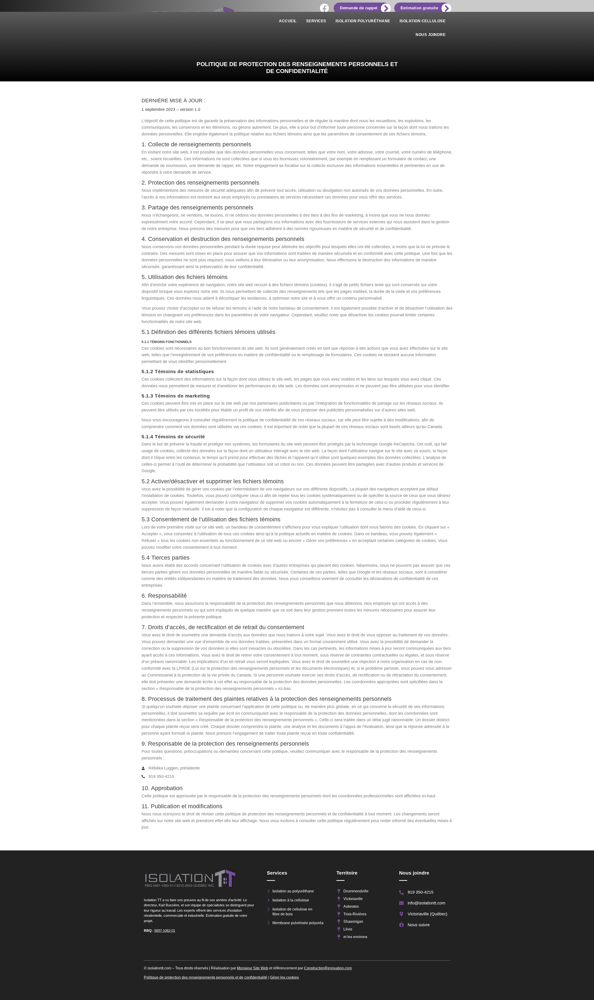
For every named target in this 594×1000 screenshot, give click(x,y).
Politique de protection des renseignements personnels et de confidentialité (205, 977)
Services (316, 21)
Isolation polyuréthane (363, 21)
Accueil (288, 21)
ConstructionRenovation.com (328, 968)
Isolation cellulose (423, 21)
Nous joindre (431, 35)
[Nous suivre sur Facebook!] (324, 8)
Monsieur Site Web (252, 968)
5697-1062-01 (164, 931)
